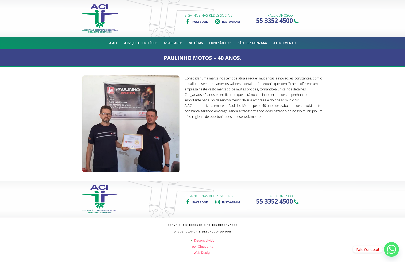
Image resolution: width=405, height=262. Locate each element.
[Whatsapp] (391, 249)
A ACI (113, 43)
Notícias (196, 43)
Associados (173, 43)
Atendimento (284, 43)
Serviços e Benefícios (140, 43)
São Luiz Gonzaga (252, 43)
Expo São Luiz (220, 43)
